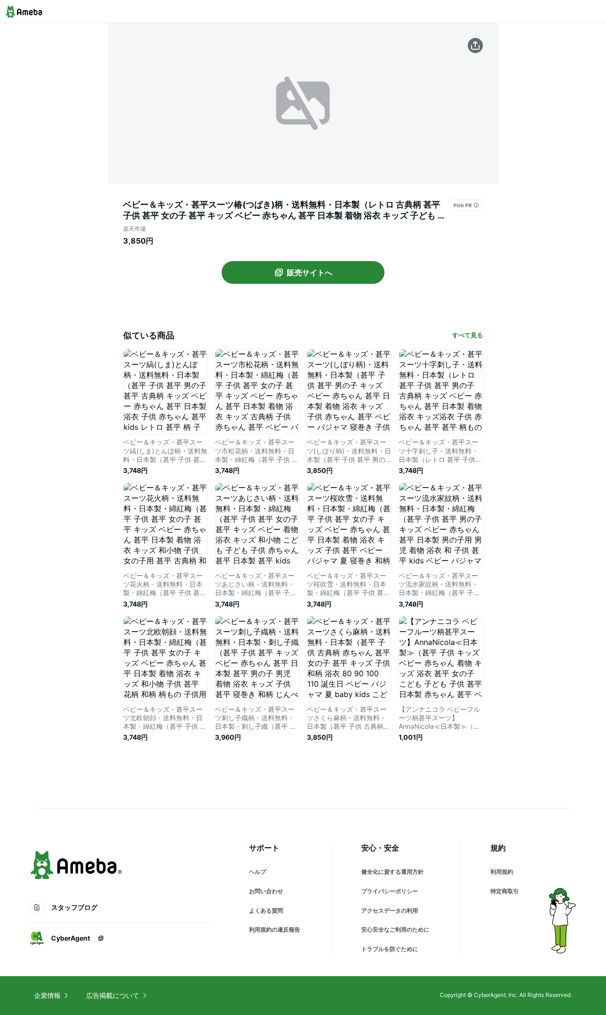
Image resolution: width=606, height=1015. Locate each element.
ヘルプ (257, 871)
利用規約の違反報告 (274, 929)
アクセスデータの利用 (389, 910)
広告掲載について (112, 995)
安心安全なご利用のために (395, 929)
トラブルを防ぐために (389, 948)
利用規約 (501, 871)
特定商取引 (504, 891)
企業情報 (47, 995)
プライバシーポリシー (389, 891)
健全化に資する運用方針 (392, 871)
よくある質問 (266, 910)
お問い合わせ (266, 891)
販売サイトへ (309, 272)
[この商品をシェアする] (475, 45)
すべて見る (467, 335)
